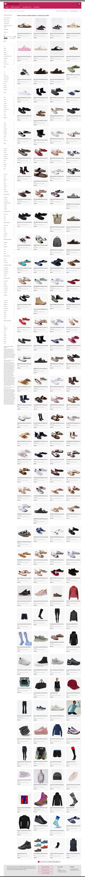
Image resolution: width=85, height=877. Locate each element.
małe (4, 251)
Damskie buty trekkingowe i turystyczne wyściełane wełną (41, 807)
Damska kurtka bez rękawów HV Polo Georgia (73, 853)
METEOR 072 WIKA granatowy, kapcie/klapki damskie (73, 825)
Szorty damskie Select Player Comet (24, 623)
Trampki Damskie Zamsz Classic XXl (73, 784)
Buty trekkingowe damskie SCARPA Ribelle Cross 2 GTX (73, 738)
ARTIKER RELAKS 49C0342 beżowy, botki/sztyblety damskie (73, 441)
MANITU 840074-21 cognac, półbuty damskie (24, 578)
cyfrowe (5, 244)
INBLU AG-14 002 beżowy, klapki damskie (73, 138)
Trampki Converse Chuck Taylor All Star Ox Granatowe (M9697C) (24, 79)
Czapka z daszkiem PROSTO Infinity (73, 692)
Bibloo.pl (5, 85)
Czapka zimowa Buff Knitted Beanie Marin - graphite (57, 784)
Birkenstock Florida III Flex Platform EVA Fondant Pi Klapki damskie (24, 56)
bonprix (5, 60)
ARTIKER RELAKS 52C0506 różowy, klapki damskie (73, 345)
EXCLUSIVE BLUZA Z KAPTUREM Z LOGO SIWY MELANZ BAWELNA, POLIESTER (41, 784)
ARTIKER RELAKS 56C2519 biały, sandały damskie (57, 559)
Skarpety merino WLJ (70, 807)
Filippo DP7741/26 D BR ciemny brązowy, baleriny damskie (57, 477)
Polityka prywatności (62, 871)
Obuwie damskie (6, 21)
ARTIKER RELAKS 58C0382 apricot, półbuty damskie (73, 423)
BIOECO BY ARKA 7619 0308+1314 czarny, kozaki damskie (41, 423)
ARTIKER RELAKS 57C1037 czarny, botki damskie (41, 441)
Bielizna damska (6, 19)
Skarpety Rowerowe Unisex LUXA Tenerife (57, 830)
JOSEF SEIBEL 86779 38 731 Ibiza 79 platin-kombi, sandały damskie (73, 459)
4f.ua (4, 73)
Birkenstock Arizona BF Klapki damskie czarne (41, 33)
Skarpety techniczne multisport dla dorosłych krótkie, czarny (57, 853)
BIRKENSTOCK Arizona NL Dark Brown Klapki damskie (73, 249)
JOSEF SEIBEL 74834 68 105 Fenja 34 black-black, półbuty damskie (73, 304)
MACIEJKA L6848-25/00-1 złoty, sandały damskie (41, 199)
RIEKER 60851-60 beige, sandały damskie (73, 477)
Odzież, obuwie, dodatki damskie (17, 11)
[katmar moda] (13, 4)
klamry (5, 227)
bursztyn (5, 335)
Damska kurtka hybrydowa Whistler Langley (73, 600)
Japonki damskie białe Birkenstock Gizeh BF (24, 33)
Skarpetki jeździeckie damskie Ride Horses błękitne (24, 646)
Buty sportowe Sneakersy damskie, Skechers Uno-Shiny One (41, 825)
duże (4, 249)
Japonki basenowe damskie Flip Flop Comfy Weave (24, 779)
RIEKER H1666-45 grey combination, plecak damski (57, 249)
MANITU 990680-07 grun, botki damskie (57, 304)
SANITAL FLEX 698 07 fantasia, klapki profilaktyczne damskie (24, 459)
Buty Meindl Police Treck (22, 853)
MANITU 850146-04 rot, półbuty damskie (24, 327)
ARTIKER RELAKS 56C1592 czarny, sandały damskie (73, 536)
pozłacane (5, 310)
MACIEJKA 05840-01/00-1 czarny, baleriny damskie (41, 222)
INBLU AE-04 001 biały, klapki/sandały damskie (57, 386)
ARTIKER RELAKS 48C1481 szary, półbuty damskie (41, 477)
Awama (5, 50)
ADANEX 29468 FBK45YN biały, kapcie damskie (57, 536)
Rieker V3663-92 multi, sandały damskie (57, 441)
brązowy (5, 99)
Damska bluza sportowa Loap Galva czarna (73, 646)
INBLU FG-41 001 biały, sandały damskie (73, 495)
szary (5, 113)
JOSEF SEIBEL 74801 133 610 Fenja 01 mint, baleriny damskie (24, 158)
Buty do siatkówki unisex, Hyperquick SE (57, 669)
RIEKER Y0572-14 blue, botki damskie (24, 404)
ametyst (5, 329)
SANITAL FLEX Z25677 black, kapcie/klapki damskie (57, 199)
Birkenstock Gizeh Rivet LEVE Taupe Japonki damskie (73, 226)
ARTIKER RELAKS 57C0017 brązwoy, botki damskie (73, 386)
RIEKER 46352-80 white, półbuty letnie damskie (24, 363)
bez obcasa (6, 214)
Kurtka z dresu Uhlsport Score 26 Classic (24, 830)
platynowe (5, 306)
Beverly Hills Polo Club (7, 56)
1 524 (57, 861)
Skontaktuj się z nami (75, 870)
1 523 (53, 861)
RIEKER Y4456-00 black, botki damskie (41, 345)
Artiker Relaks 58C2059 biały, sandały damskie (57, 327)
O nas (59, 868)
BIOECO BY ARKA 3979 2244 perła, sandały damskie (73, 327)
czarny (5, 101)
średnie (5, 253)
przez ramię (6, 262)
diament (5, 341)
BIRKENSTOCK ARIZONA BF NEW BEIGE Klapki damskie (73, 33)
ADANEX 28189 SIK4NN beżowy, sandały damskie (24, 138)
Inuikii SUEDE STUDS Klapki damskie (73, 56)
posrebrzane (6, 308)
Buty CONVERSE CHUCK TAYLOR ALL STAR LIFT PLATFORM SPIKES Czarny (41, 669)
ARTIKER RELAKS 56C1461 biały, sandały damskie (24, 513)
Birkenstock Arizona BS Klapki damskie (57, 79)
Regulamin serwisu (62, 870)
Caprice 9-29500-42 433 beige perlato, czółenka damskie (41, 578)
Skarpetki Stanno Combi (71, 761)
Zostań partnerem (74, 868)
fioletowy (5, 105)
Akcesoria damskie (7, 17)
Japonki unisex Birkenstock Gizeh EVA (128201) (57, 56)
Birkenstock (6, 58)
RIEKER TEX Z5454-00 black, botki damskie (41, 97)
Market (6, 11)
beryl (4, 331)
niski (4, 216)
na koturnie (5, 197)
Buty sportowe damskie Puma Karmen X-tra (41, 738)
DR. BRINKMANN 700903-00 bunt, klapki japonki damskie (24, 559)
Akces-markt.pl (6, 77)
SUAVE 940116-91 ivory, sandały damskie (73, 559)
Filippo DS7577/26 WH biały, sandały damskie (24, 304)
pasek (5, 229)
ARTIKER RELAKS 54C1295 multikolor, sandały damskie (73, 176)
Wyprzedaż (6, 32)
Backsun (5, 52)
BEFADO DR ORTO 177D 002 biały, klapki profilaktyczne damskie (57, 176)
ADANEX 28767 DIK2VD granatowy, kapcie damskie (41, 268)
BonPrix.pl (5, 89)
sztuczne (5, 316)
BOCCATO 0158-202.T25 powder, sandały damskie (41, 327)
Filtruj (6, 38)
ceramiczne (6, 300)
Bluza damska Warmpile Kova (71, 623)
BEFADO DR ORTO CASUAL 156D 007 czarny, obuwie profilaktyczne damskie (73, 578)
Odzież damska (6, 23)
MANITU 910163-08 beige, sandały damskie (41, 158)
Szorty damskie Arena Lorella (55, 761)
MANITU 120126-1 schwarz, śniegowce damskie (41, 139)
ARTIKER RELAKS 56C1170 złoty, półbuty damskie (41, 386)
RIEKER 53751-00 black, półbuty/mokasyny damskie (24, 115)
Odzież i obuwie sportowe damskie (8, 26)
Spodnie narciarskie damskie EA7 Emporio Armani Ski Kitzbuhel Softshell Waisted (24, 715)
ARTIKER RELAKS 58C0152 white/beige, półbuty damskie (57, 286)
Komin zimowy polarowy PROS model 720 (24, 738)
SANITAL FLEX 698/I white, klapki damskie (24, 97)
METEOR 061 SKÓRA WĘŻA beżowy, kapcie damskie (24, 245)
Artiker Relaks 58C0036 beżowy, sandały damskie (24, 495)
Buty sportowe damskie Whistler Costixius (41, 646)
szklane (5, 314)
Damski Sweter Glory (54, 692)
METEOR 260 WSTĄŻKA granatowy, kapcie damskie (57, 268)
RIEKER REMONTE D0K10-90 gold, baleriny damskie (57, 115)
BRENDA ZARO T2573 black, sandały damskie (41, 245)
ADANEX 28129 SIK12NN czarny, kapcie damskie (41, 459)
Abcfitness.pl (6, 75)
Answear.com (6, 79)
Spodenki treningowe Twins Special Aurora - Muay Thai (41, 761)
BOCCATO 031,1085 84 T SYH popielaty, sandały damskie (57, 459)
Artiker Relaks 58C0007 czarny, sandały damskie (57, 423)
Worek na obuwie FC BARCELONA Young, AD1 (24, 807)
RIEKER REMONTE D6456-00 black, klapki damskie (24, 199)
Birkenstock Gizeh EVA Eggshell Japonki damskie (41, 56)
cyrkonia (5, 337)
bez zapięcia (6, 225)
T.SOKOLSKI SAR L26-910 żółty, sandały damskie (24, 477)
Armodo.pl (5, 81)
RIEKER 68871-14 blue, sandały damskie (73, 158)
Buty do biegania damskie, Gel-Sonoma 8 (41, 715)
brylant (5, 333)
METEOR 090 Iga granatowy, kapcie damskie (57, 345)
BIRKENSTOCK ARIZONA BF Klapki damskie (24, 541)
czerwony (5, 103)
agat (4, 326)
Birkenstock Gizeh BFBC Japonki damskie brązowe (41, 120)
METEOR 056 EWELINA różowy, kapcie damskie (24, 441)
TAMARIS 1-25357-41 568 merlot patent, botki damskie (24, 176)
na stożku (5, 206)
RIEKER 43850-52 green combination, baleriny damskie (57, 363)
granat (5, 343)
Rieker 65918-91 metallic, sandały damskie (41, 559)
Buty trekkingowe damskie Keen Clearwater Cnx (41, 853)
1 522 (50, 861)
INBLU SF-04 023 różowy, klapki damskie (57, 495)
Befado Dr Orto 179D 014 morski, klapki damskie (24, 268)
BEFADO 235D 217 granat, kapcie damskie (73, 97)
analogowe (5, 242)
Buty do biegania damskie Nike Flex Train (57, 715)
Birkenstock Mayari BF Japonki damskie (57, 33)
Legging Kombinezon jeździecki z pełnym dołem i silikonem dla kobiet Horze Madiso (24, 761)
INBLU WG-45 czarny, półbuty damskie (24, 222)
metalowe (5, 302)
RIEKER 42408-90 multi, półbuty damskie (57, 138)
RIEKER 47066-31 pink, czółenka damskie (57, 404)
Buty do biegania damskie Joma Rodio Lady (24, 669)
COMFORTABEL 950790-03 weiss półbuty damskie (41, 495)
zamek (5, 236)
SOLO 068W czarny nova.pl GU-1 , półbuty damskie (73, 115)
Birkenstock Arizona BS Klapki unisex (41, 79)
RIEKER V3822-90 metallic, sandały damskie (57, 158)
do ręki (5, 258)
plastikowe (5, 304)
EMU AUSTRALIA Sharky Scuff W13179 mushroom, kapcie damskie (57, 642)
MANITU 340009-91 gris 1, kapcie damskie (57, 97)
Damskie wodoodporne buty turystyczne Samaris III (73, 669)
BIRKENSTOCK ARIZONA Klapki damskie (41, 518)
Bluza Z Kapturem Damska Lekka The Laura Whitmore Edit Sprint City (73, 715)
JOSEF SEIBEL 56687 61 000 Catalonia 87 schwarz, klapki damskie (41, 404)
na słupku (5, 204)
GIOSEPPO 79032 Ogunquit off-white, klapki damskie (57, 513)
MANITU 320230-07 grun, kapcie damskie (73, 74)
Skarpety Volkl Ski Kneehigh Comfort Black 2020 (41, 620)
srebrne (5, 312)
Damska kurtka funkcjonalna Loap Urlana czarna (57, 807)
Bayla (5, 83)
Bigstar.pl (5, 87)
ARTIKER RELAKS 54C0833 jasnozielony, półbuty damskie (41, 286)
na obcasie (5, 199)
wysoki (5, 219)
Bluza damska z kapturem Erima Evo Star (57, 738)
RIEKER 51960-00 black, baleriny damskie (24, 345)
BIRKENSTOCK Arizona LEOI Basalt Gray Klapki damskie (73, 203)
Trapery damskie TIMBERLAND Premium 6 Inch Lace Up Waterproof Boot (41, 309)
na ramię (5, 260)
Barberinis (5, 54)
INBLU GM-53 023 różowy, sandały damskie (73, 404)
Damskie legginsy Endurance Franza (57, 623)
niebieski (5, 107)
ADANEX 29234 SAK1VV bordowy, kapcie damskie (73, 286)
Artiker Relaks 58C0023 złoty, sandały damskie (24, 286)
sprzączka (5, 233)
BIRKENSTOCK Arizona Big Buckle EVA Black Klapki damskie (41, 368)
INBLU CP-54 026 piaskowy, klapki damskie (73, 268)
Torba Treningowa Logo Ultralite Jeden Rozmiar (41, 692)
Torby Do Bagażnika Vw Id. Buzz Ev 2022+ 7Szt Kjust (24, 687)
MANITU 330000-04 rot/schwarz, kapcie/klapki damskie (57, 578)
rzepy (5, 231)
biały (4, 97)
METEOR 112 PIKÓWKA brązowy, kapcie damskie (24, 386)
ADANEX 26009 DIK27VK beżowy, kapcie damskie (73, 513)
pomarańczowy (6, 109)
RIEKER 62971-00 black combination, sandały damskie (73, 363)
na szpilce (5, 208)
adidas (5, 48)
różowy (5, 111)
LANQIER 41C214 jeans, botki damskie (41, 536)
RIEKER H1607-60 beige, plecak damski (57, 226)
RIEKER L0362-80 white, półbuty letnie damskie (24, 423)
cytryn (5, 339)
